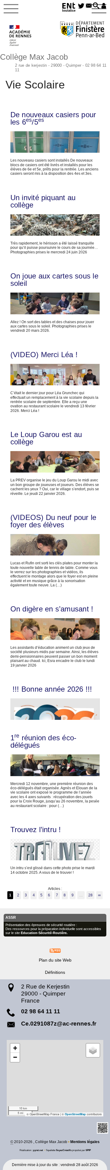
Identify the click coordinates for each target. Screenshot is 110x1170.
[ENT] (69, 8)
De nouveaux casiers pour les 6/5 (53, 118)
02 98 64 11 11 (40, 1011)
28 (90, 895)
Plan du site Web (55, 960)
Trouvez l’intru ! (35, 829)
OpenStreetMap (75, 1114)
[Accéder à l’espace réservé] (104, 6)
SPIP (88, 1150)
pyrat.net (38, 1150)
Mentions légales (85, 1142)
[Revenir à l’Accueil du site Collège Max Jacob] (20, 35)
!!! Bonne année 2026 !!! (51, 689)
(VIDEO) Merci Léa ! (44, 354)
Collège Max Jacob (53, 61)
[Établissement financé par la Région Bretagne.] (82, 29)
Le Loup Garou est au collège (46, 438)
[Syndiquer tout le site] (55, 950)
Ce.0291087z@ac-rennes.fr (58, 1023)
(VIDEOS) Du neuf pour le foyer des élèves (53, 521)
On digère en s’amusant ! (52, 609)
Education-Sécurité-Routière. (44, 933)
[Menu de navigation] (11, 9)
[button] (96, 6)
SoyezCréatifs (64, 1150)
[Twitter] (81, 6)
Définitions (55, 972)
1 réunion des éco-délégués (43, 741)
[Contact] (89, 6)
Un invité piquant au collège (43, 201)
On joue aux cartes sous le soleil (54, 279)
